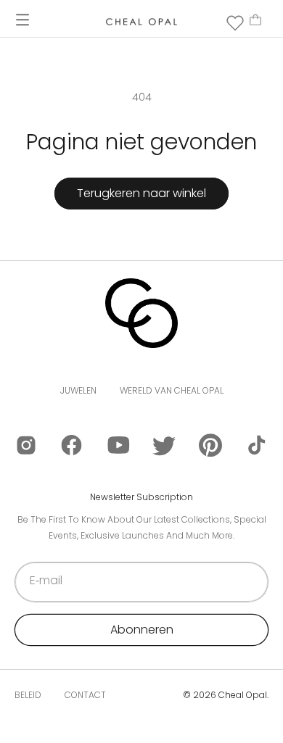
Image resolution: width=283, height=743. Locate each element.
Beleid (28, 695)
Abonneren (141, 629)
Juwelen (78, 390)
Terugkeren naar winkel (141, 193)
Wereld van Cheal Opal (171, 390)
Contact (85, 695)
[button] (22, 19)
